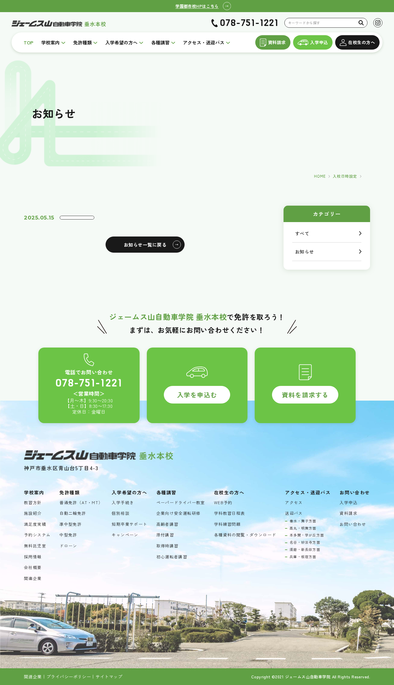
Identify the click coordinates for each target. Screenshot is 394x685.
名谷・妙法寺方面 (305, 542)
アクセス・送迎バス (203, 42)
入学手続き (123, 502)
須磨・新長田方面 (305, 549)
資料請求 (277, 42)
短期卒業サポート (129, 524)
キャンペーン (125, 535)
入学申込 (319, 42)
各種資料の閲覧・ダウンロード (245, 535)
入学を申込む (197, 394)
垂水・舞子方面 (303, 521)
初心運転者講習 (171, 557)
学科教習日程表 (229, 513)
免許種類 (82, 42)
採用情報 (33, 557)
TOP (28, 42)
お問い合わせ (352, 524)
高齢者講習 (167, 524)
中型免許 (68, 535)
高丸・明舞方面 (303, 528)
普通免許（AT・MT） (81, 502)
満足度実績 (35, 524)
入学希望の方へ (121, 42)
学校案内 (50, 42)
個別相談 (121, 513)
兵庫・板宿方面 (303, 556)
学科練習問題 (227, 524)
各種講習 (160, 42)
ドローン (68, 546)
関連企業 (33, 578)
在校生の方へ (361, 42)
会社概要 (33, 567)
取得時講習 (167, 546)
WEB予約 (223, 502)
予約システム (37, 535)
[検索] (361, 22)
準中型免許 (70, 524)
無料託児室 (35, 546)
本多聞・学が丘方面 (307, 535)
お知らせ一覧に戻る (145, 244)
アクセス (294, 502)
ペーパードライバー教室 (180, 502)
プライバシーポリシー (68, 676)
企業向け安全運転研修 (178, 513)
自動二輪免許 (72, 513)
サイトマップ (108, 676)
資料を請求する (305, 394)
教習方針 (33, 502)
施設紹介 (33, 513)
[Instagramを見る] (377, 22)
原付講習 (165, 535)
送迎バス (294, 513)
